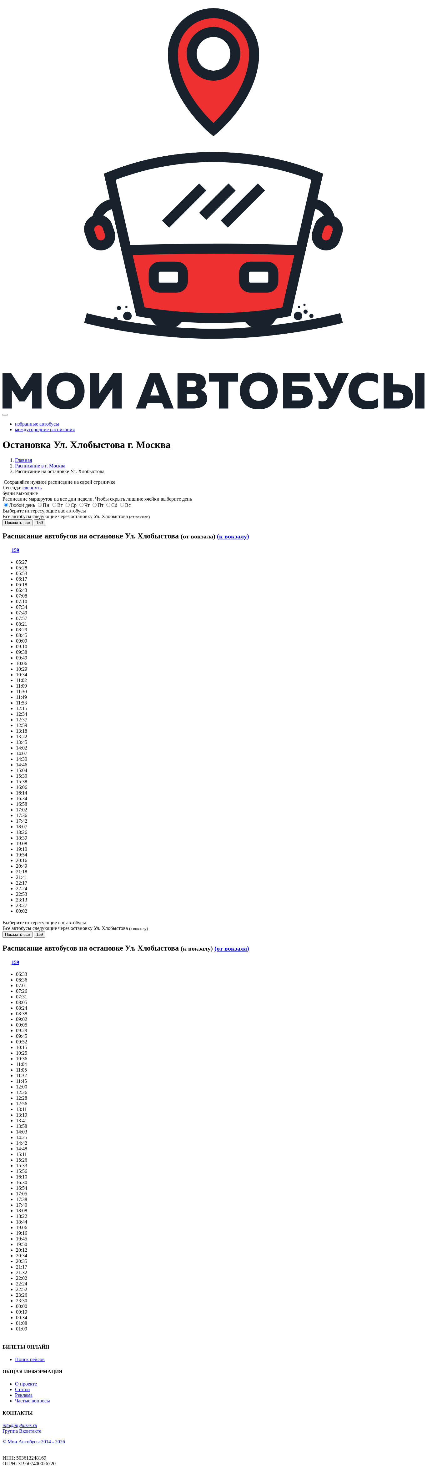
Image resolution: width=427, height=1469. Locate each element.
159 (39, 522)
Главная (23, 460)
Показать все (17, 522)
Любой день (22, 505)
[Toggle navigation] (5, 415)
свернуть (32, 487)
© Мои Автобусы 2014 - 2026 (34, 1441)
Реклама (24, 1395)
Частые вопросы (32, 1400)
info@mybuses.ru (20, 1425)
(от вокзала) (231, 948)
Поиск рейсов (30, 1359)
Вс (128, 505)
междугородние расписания (45, 429)
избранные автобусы (37, 424)
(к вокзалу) (233, 536)
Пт (100, 505)
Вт (60, 505)
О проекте (26, 1383)
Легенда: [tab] (22, 487)
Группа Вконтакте (22, 1431)
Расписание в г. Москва (40, 465)
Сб (114, 505)
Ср (74, 505)
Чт (87, 505)
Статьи (22, 1389)
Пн (46, 505)
